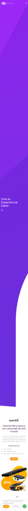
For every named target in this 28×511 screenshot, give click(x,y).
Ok (6, 506)
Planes (14, 458)
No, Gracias (15, 506)
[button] (26, 3)
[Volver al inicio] (7, 3)
